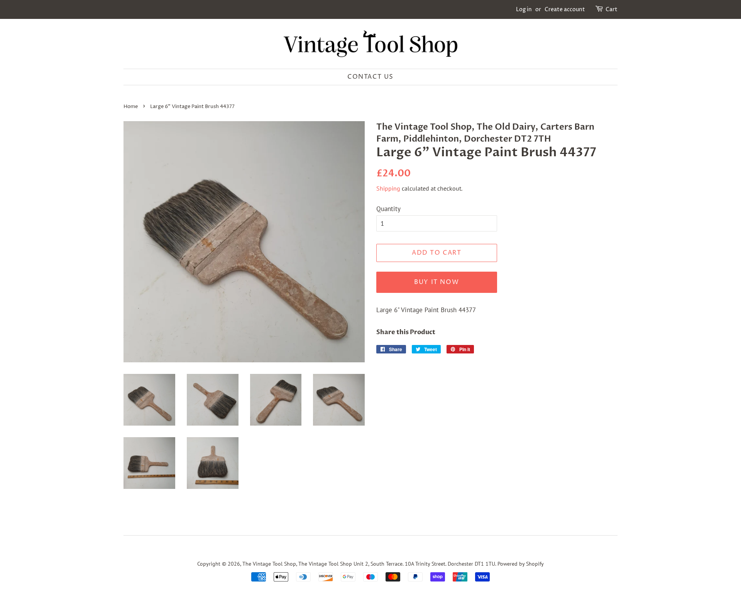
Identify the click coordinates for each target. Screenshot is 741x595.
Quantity (388, 209)
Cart (612, 9)
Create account (565, 9)
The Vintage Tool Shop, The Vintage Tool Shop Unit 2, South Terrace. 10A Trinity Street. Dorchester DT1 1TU (368, 563)
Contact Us (370, 77)
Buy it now (436, 282)
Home (131, 106)
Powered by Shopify (520, 563)
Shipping (388, 188)
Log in (524, 9)
